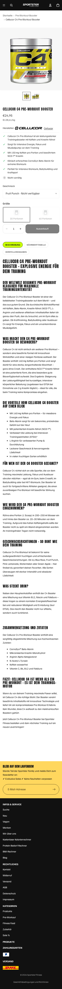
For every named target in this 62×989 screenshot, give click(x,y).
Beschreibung (12, 244)
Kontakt (7, 869)
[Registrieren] (54, 789)
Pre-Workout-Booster (26, 15)
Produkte (7, 911)
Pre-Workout (9, 917)
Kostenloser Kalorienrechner (17, 839)
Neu (5, 815)
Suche (6, 809)
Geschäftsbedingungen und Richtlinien (31, 982)
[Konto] (50, 5)
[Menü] (4, 5)
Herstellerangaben (16, 252)
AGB (5, 887)
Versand (7, 881)
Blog (5, 857)
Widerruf (7, 875)
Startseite (7, 15)
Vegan (6, 821)
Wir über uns (9, 833)
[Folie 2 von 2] (35, 96)
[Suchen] (11, 5)
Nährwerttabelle (36, 244)
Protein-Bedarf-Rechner (15, 845)
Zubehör (7, 929)
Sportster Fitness (34, 975)
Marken (7, 827)
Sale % (6, 935)
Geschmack (9, 185)
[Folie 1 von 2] (26, 96)
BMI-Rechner (9, 851)
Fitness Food (9, 923)
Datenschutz (9, 893)
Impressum (8, 899)
